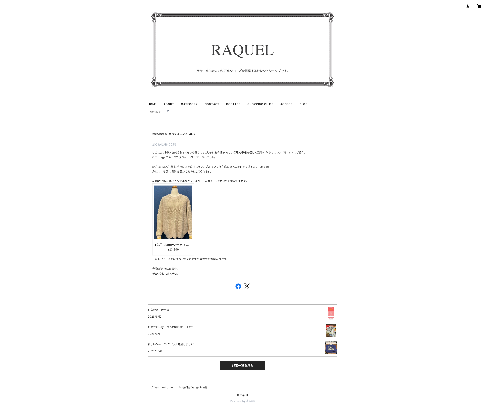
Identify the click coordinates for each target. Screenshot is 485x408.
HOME (152, 104)
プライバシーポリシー (162, 387)
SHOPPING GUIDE (260, 104)
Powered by (238, 401)
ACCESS (286, 104)
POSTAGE (233, 104)
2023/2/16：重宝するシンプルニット (175, 133)
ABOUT (168, 104)
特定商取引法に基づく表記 (193, 387)
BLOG (304, 104)
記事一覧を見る (242, 365)
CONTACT (212, 104)
